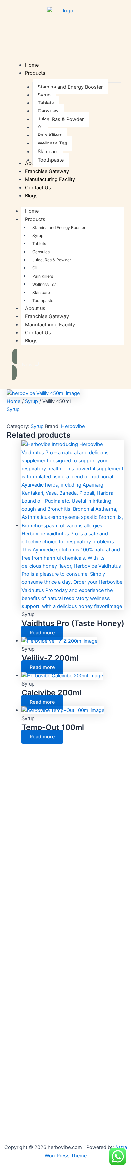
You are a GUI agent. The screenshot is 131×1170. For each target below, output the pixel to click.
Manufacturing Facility (50, 325)
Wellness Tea (44, 284)
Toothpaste (42, 300)
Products (35, 219)
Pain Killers (42, 276)
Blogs (31, 341)
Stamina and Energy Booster (58, 227)
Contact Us (38, 333)
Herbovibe (73, 426)
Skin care (41, 292)
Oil (34, 267)
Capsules (41, 251)
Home (32, 211)
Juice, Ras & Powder (51, 259)
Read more (42, 633)
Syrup (37, 235)
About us (35, 308)
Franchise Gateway (47, 316)
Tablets (39, 243)
